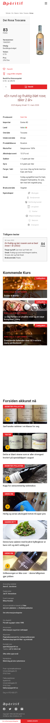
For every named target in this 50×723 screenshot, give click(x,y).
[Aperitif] (13, 4)
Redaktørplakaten (26, 608)
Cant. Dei (23, 117)
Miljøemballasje (35, 216)
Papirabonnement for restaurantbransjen (19, 637)
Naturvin (35, 220)
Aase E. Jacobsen (9, 586)
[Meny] (46, 3)
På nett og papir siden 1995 (13, 623)
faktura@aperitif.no (10, 688)
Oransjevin (35, 225)
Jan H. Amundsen (9, 594)
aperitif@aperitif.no (10, 647)
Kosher (34, 211)
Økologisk (34, 193)
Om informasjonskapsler (12, 613)
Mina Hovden (8, 601)
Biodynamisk (35, 198)
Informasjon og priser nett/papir (15, 630)
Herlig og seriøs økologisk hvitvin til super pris (24, 514)
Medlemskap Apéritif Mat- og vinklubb (17, 639)
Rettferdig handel (34, 202)
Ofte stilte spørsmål (10, 654)
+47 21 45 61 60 (14, 649)
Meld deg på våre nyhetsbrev (14, 661)
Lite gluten (35, 207)
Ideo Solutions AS (16, 716)
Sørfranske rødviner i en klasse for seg (21, 426)
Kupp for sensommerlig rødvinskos (19, 486)
